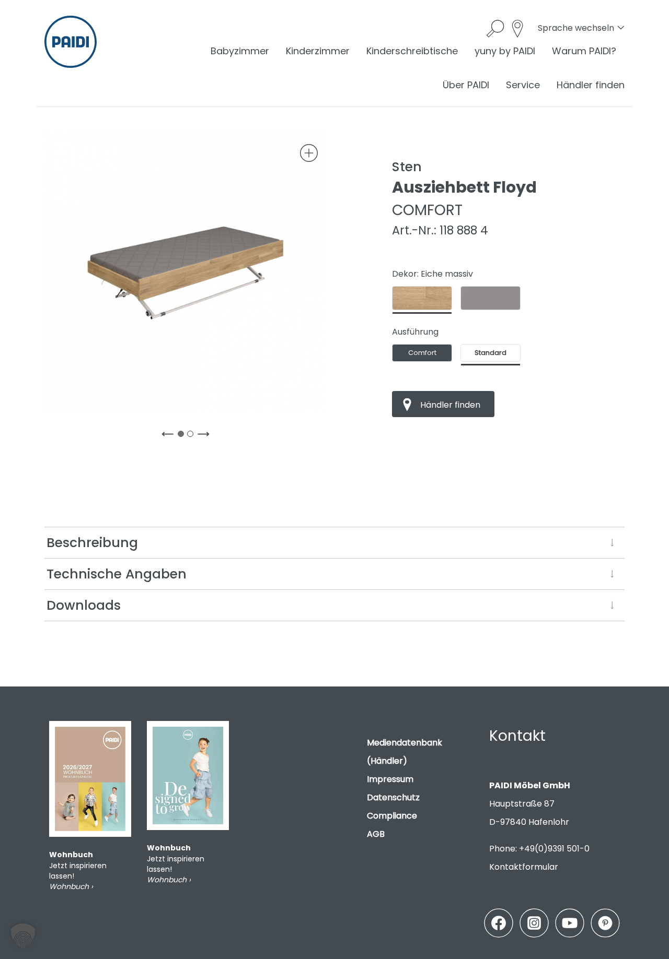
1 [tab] (183, 436)
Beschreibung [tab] (92, 543)
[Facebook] (498, 923)
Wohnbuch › (71, 886)
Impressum (390, 779)
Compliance (392, 816)
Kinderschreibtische (412, 50)
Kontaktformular (523, 867)
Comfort (422, 352)
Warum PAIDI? (584, 50)
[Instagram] (534, 923)
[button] (23, 936)
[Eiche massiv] (422, 298)
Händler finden (591, 84)
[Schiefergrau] (490, 298)
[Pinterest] (605, 923)
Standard (490, 352)
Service (523, 84)
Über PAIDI (466, 84)
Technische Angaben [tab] (117, 574)
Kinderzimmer (318, 50)
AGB (376, 834)
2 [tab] (192, 436)
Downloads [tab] (84, 605)
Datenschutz (393, 797)
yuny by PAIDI (505, 50)
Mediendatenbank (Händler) (404, 752)
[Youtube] (569, 923)
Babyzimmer (240, 50)
